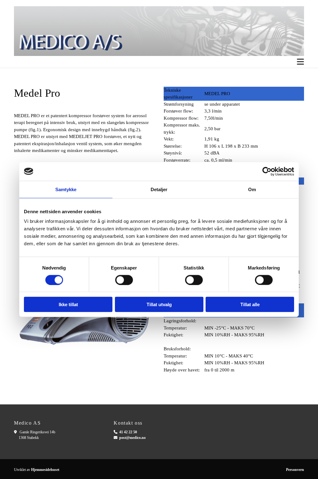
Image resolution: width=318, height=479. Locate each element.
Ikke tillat (68, 304)
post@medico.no (132, 437)
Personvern (295, 469)
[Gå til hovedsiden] (159, 31)
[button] (159, 62)
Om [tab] (252, 189)
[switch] (124, 280)
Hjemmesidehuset (45, 469)
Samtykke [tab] (66, 189)
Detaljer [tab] (159, 189)
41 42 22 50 (128, 432)
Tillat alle (250, 304)
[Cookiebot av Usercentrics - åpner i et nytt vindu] (267, 171)
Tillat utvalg (159, 304)
